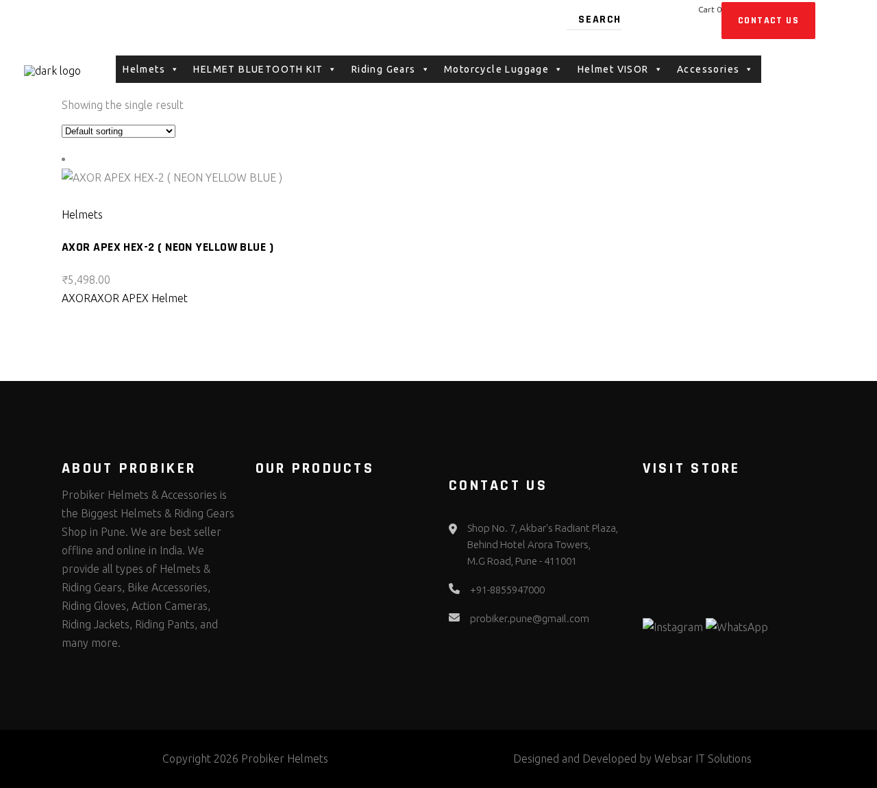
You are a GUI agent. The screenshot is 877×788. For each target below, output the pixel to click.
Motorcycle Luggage (496, 69)
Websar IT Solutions (703, 758)
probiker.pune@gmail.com (529, 618)
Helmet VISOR (613, 69)
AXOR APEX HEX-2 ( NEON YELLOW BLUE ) (167, 247)
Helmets (82, 214)
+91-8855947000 (507, 589)
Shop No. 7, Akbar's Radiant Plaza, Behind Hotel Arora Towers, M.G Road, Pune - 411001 (542, 544)
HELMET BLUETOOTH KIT (258, 69)
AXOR (76, 298)
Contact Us (768, 20)
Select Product (107, 196)
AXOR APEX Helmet (139, 298)
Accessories (708, 69)
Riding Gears (383, 69)
